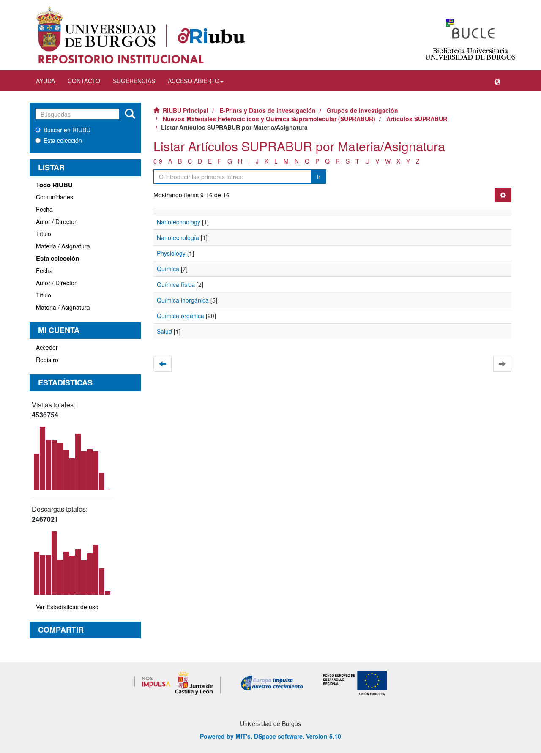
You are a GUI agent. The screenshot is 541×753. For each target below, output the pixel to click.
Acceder (47, 347)
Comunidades (54, 197)
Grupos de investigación (362, 110)
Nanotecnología (178, 237)
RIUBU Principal (185, 110)
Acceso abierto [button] (193, 80)
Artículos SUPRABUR (416, 119)
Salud (164, 331)
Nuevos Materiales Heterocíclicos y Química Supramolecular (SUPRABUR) (269, 119)
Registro (47, 359)
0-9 (157, 161)
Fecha (44, 209)
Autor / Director (56, 221)
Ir (318, 176)
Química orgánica (180, 315)
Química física (176, 284)
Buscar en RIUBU (67, 130)
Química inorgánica (183, 300)
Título (43, 233)
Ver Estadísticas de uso (67, 607)
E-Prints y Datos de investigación (267, 110)
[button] (497, 81)
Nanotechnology (178, 222)
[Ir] (130, 114)
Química (168, 269)
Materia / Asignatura (63, 246)
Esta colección (63, 140)
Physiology (171, 253)
